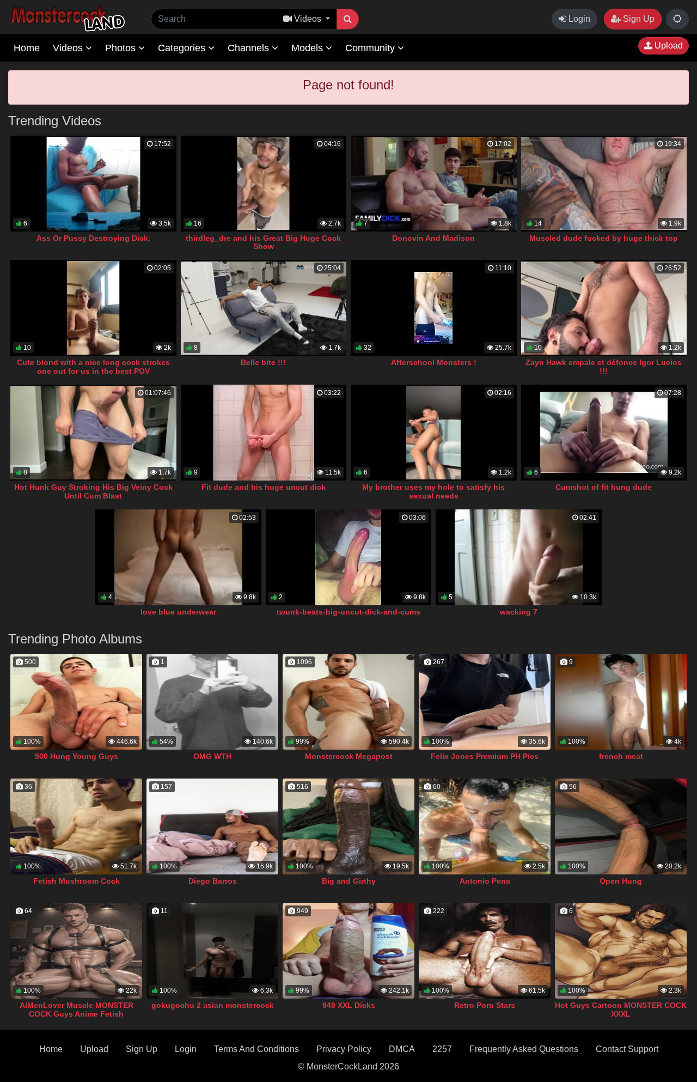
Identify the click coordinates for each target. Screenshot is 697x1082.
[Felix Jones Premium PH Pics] (485, 702)
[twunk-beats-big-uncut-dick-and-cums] (349, 557)
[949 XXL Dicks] (348, 951)
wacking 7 (518, 611)
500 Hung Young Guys (76, 756)
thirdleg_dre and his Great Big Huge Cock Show (263, 242)
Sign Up (638, 18)
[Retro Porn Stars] (485, 951)
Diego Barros (212, 881)
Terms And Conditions (256, 1049)
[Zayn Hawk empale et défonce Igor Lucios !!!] (604, 308)
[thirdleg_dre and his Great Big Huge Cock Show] (264, 184)
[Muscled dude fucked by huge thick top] (604, 184)
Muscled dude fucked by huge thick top (603, 238)
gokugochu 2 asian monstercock (212, 1005)
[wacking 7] (519, 557)
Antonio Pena (485, 881)
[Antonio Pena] (485, 826)
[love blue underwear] (178, 557)
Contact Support (627, 1049)
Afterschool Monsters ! (433, 362)
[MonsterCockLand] (66, 18)
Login (578, 18)
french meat (621, 756)
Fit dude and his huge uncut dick (263, 487)
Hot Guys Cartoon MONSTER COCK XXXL (621, 1009)
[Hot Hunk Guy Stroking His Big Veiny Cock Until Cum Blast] (93, 433)
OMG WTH (212, 756)
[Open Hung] (621, 826)
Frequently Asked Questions (523, 1049)
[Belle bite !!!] (264, 308)
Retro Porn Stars (484, 1005)
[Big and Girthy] (348, 826)
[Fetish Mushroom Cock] (76, 826)
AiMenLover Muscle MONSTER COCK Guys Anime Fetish (76, 1009)
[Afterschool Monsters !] (434, 308)
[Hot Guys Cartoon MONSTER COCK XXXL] (621, 951)
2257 (442, 1049)
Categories (183, 47)
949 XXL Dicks (348, 1005)
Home (27, 47)
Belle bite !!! (263, 362)
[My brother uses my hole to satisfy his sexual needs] (434, 433)
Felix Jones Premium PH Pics (485, 756)
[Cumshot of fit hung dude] (604, 433)
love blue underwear (178, 611)
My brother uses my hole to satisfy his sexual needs (433, 491)
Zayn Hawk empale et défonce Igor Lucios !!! (603, 366)
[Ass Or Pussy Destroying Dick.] (93, 184)
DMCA (402, 1049)
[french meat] (621, 702)
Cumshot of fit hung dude (603, 487)
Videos (69, 47)
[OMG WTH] (212, 702)
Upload (667, 45)
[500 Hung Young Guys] (76, 702)
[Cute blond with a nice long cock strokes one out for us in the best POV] (93, 308)
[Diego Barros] (212, 826)
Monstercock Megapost (349, 756)
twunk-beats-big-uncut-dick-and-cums (348, 611)
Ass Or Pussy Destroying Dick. (93, 238)
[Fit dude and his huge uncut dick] (264, 433)
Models (308, 47)
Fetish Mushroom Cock (76, 881)
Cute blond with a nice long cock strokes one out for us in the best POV (93, 366)
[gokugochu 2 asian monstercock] (212, 951)
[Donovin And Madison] (434, 184)
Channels (250, 47)
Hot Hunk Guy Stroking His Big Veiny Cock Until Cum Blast (93, 491)
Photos (121, 47)
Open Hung (621, 881)
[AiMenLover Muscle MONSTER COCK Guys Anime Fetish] (76, 951)
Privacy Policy (343, 1049)
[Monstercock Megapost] (348, 702)
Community (371, 47)
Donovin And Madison (433, 238)
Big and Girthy (349, 881)
